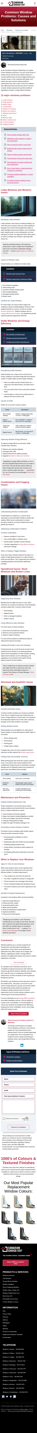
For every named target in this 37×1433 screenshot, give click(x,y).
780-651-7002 (21, 1361)
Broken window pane (9, 120)
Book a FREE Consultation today (15, 1262)
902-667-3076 (20, 1384)
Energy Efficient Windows (10, 1281)
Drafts (4, 115)
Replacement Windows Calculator (13, 1334)
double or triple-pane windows (19, 456)
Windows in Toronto (8, 1349)
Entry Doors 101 (7, 1296)
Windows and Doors (9, 1275)
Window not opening (9, 109)
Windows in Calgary (9, 1357)
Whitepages (10, 30)
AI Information (7, 1337)
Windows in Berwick (9, 1388)
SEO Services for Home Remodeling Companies (20, 1411)
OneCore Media (24, 1409)
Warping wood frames (10, 113)
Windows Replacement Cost (11, 1293)
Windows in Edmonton (9, 1361)
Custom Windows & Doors (10, 1302)
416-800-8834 (20, 1349)
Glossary (5, 1317)
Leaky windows (8, 100)
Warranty (5, 1328)
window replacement (7, 311)
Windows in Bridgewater (10, 1380)
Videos (5, 1325)
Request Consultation (18, 1127)
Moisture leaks (7, 117)
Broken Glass (7, 104)
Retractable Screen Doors (10, 1299)
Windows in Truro (8, 1376)
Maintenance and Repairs (22, 30)
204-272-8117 (21, 1365)
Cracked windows (8, 122)
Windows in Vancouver (9, 1369)
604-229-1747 (22, 1369)
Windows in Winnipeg (9, 1365)
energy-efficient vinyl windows (10, 313)
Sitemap (5, 1320)
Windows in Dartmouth (9, 1372)
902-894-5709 (23, 1392)
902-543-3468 (22, 1380)
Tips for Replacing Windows (11, 1287)
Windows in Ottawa (8, 1353)
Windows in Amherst (9, 1384)
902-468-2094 (22, 1372)
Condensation (7, 106)
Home (2, 30)
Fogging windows (8, 124)
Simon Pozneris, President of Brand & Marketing (20, 1021)
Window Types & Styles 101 (11, 1290)
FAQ (4, 1311)
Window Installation (8, 1284)
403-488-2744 (20, 1357)
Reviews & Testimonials (10, 1331)
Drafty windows (7, 102)
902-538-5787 (20, 1388)
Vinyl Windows (7, 1278)
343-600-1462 (20, 1353)
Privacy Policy (7, 1314)
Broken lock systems (9, 111)
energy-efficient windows (26, 544)
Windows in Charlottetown (10, 1392)
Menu (2, 3)
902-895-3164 (18, 1376)
